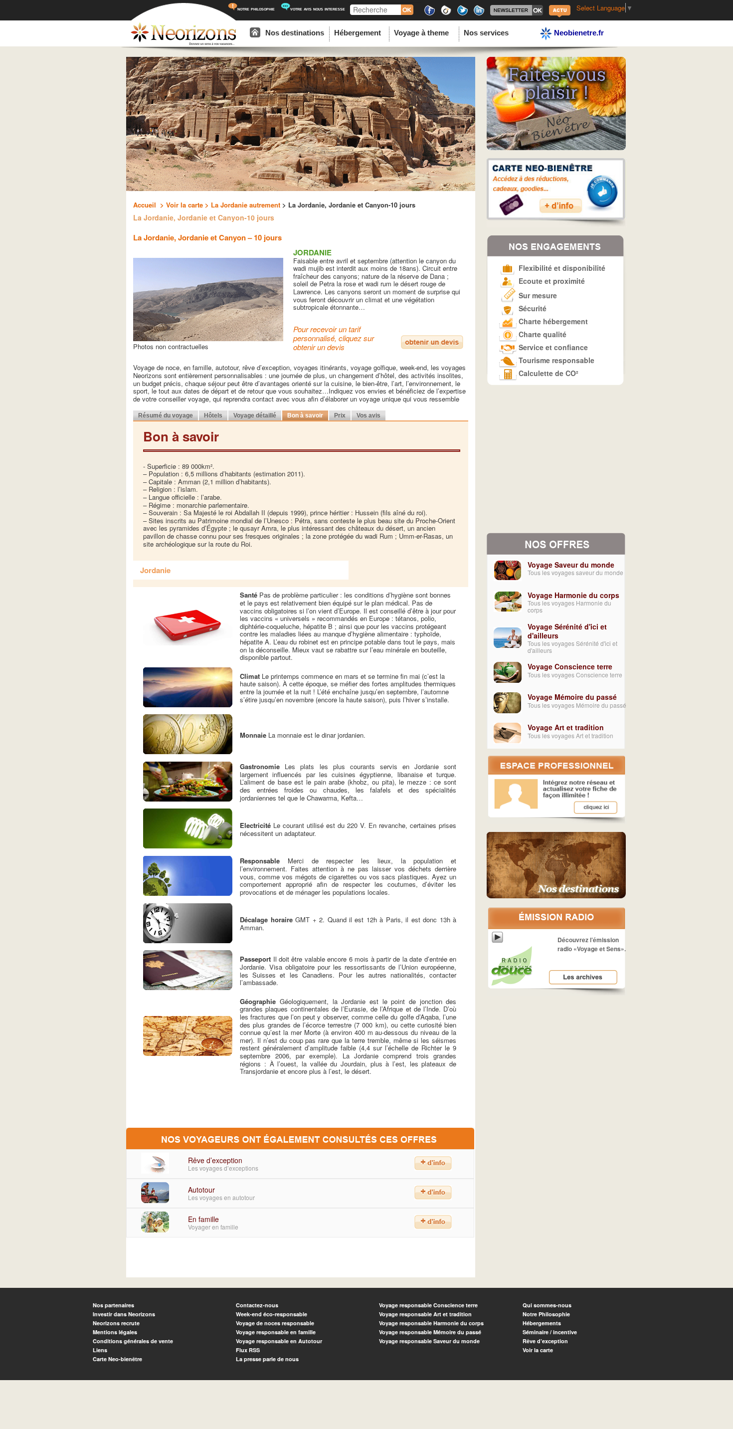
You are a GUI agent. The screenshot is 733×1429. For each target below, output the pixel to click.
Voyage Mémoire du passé (572, 697)
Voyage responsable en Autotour (279, 1341)
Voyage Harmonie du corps (573, 595)
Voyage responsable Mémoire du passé (430, 1332)
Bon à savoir (305, 415)
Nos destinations (294, 32)
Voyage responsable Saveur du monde (429, 1341)
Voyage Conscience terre (570, 666)
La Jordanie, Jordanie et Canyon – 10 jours (207, 237)
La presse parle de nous (267, 1359)
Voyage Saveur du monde (571, 565)
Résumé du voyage (165, 415)
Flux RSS (248, 1350)
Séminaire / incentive (550, 1332)
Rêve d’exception (215, 1160)
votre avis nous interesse (317, 8)
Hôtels (213, 415)
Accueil (145, 204)
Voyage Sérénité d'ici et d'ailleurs (567, 630)
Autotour (201, 1190)
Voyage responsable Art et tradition (425, 1314)
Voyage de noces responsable (275, 1323)
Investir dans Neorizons (124, 1314)
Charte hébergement (552, 321)
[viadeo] (446, 13)
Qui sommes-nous (547, 1305)
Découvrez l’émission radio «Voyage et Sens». (591, 944)
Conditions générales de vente (133, 1341)
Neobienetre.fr (578, 32)
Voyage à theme (421, 32)
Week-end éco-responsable (271, 1314)
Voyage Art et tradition (566, 727)
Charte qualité (541, 334)
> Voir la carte (180, 204)
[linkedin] (479, 13)
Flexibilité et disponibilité (561, 268)
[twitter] (462, 13)
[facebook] (429, 13)
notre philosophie (256, 8)
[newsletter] (516, 13)
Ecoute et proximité (551, 281)
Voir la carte (538, 1350)
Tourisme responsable (555, 360)
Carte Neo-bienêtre (117, 1359)
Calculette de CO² (547, 373)
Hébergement (357, 32)
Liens (100, 1350)
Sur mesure (537, 295)
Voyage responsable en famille (276, 1332)
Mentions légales (115, 1332)
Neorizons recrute (116, 1323)
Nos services (486, 32)
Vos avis (368, 415)
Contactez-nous (257, 1305)
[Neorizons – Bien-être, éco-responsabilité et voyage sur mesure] (183, 43)
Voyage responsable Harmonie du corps (431, 1323)
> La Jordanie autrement (241, 204)
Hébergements (542, 1323)
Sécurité (532, 308)
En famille (203, 1219)
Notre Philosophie (546, 1314)
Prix (340, 415)
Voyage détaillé (254, 415)
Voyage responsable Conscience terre (428, 1305)
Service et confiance (552, 347)
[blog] (559, 16)
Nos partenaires (113, 1305)
